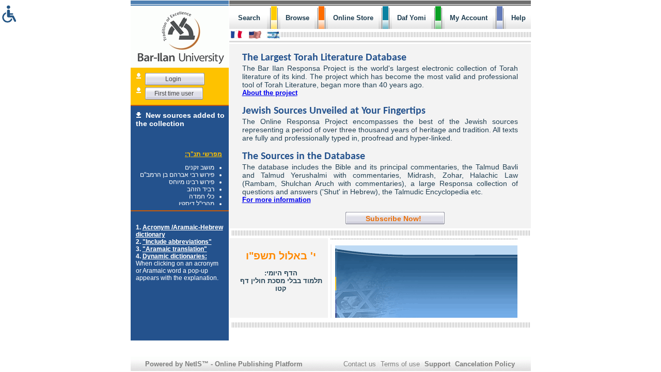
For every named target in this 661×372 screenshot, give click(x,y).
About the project (269, 93)
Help (518, 18)
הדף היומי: (281, 280)
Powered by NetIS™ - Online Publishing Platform (224, 364)
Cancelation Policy (485, 364)
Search (249, 18)
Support (437, 364)
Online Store (353, 18)
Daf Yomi (411, 18)
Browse (297, 18)
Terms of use (400, 364)
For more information (276, 200)
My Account (468, 18)
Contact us (359, 364)
